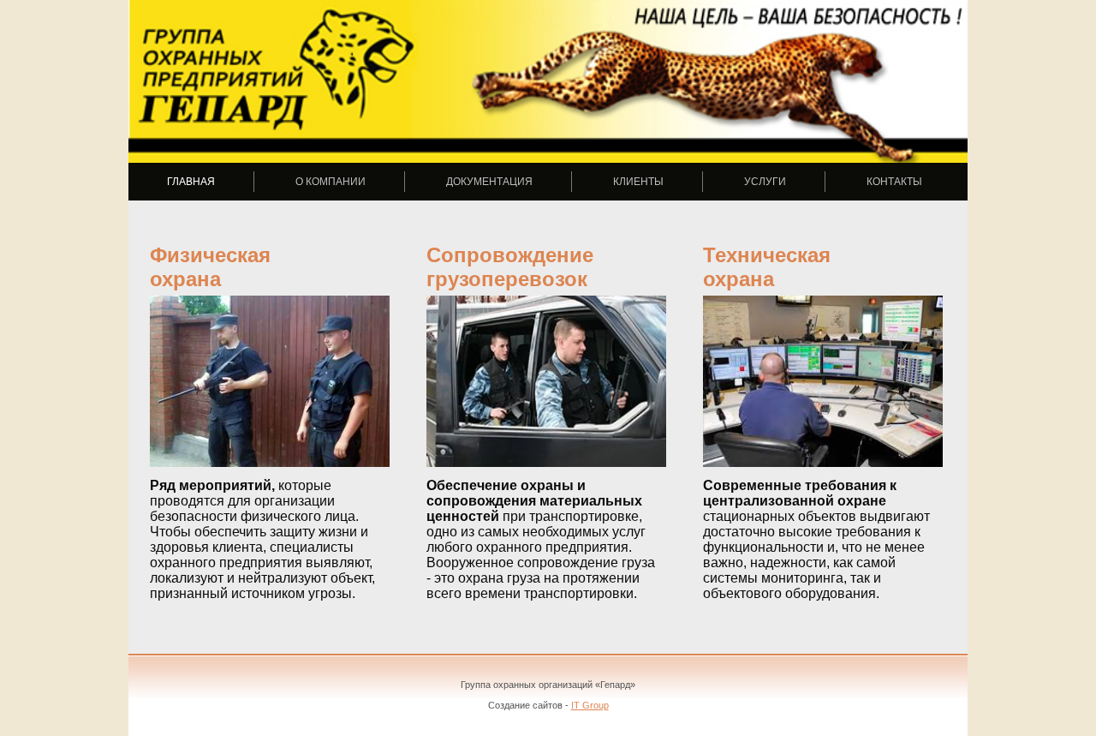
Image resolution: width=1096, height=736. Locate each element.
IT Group (590, 705)
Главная (191, 182)
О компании (330, 182)
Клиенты (638, 182)
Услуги (765, 182)
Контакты (894, 182)
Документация (489, 182)
